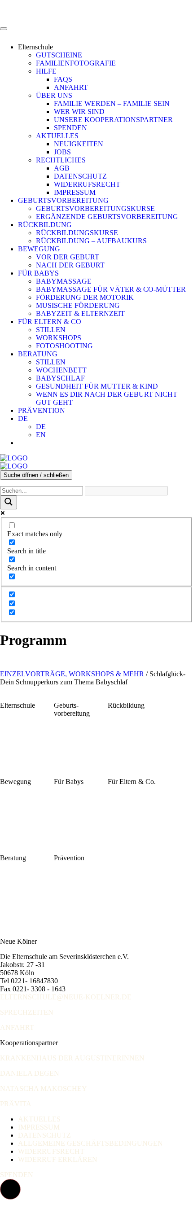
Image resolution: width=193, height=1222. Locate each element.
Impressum (75, 192)
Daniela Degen (29, 1073)
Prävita (15, 1104)
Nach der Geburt (70, 265)
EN (41, 434)
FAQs (63, 79)
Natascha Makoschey (43, 1088)
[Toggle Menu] (3, 28)
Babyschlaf (60, 378)
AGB (62, 168)
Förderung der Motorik (85, 297)
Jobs (62, 152)
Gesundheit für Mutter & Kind (97, 386)
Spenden (70, 127)
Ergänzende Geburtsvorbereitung (107, 216)
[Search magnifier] (8, 502)
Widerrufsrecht (87, 184)
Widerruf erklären (57, 1159)
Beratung (37, 354)
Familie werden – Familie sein (112, 103)
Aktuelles (57, 136)
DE (23, 418)
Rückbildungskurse (77, 233)
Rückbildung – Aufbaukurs (91, 241)
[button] (10, 1189)
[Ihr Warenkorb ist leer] (27, 443)
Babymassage (64, 281)
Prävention (41, 410)
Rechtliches (61, 160)
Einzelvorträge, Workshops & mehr (72, 674)
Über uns (54, 95)
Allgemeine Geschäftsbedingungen (90, 1143)
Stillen (51, 329)
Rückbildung (45, 224)
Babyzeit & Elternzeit (80, 313)
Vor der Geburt (67, 257)
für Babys (38, 273)
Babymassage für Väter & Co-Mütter (111, 289)
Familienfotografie (76, 63)
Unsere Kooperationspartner (113, 119)
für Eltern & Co (49, 321)
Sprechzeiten (26, 1012)
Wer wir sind (79, 111)
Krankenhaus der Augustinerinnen (72, 1058)
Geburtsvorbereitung (63, 200)
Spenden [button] (16, 1174)
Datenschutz (80, 176)
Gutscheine (59, 55)
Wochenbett (61, 370)
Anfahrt (71, 87)
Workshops (58, 338)
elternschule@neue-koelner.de (66, 997)
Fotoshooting (64, 346)
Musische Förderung (78, 305)
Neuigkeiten (78, 144)
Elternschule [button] (35, 47)
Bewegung (39, 249)
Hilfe (46, 71)
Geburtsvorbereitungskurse (95, 208)
